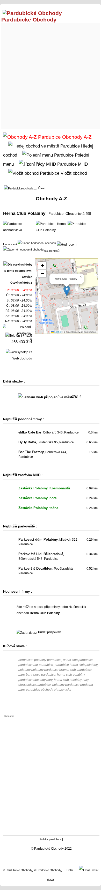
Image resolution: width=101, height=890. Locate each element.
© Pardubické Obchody (17, 870)
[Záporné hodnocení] (23, 249)
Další (70, 870)
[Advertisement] (50, 74)
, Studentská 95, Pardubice (46, 442)
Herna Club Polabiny (24, 213)
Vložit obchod (73, 173)
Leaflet (58, 332)
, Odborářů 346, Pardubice (48, 432)
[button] (66, 290)
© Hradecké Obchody (47, 870)
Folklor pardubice (50, 839)
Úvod (42, 188)
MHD (82, 164)
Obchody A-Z (76, 137)
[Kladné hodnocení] (37, 242)
